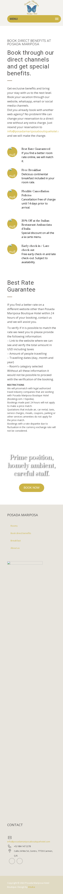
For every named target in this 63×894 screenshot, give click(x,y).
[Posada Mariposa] (31, 7)
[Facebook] (20, 861)
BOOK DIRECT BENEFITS (21, 533)
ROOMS (14, 525)
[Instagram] (12, 861)
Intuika (31, 886)
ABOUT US (15, 547)
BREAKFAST (16, 540)
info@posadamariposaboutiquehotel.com (28, 841)
